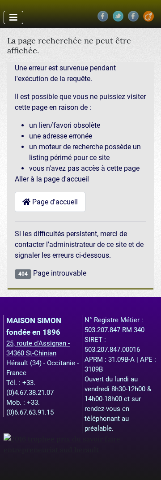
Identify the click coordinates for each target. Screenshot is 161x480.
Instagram (133, 16)
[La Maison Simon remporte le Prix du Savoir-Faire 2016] (80, 443)
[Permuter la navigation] (13, 17)
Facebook (102, 16)
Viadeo (148, 16)
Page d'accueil (54, 202)
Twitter (118, 16)
